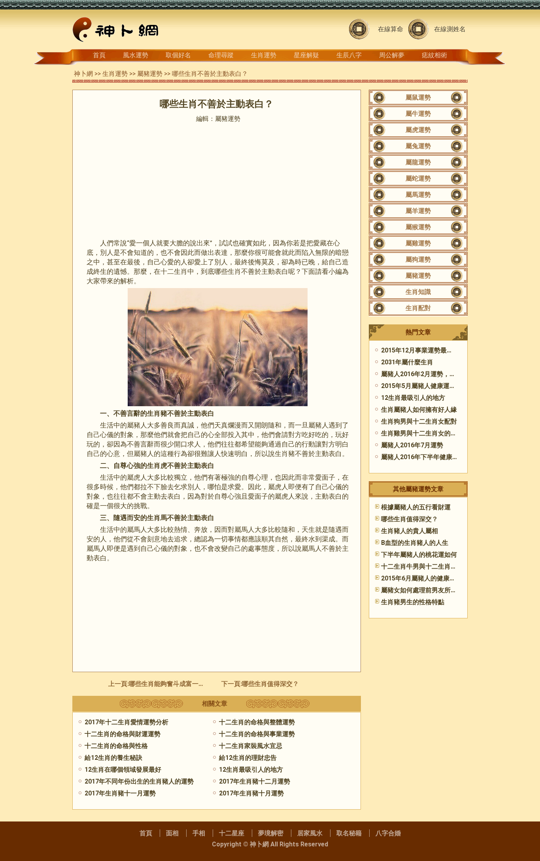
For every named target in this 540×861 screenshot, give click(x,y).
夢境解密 (270, 833)
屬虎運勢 (418, 130)
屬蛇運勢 (418, 178)
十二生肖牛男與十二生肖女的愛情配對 (435, 566)
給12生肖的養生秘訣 (113, 757)
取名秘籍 (349, 833)
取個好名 (178, 55)
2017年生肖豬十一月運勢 (120, 793)
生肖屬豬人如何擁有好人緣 (419, 409)
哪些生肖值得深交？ (270, 684)
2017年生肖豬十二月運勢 (254, 781)
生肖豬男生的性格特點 (412, 602)
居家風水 (310, 833)
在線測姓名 (450, 29)
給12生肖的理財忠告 (248, 757)
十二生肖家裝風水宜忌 (250, 746)
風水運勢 (135, 55)
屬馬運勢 (418, 194)
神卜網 (83, 73)
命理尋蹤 (221, 55)
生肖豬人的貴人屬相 (409, 531)
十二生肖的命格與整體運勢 (257, 722)
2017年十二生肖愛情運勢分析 (126, 722)
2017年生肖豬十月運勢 (251, 793)
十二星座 (231, 833)
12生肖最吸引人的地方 (251, 769)
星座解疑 (306, 55)
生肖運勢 (263, 55)
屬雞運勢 (418, 243)
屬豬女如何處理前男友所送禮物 (425, 590)
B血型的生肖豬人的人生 (414, 542)
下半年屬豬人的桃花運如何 (419, 554)
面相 (172, 833)
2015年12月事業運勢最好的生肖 (426, 350)
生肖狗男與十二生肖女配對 (419, 421)
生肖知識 (418, 292)
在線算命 (390, 29)
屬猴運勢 (418, 227)
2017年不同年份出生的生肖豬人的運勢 (139, 781)
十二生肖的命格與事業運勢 (257, 734)
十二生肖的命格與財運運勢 (122, 734)
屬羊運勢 (418, 211)
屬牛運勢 (418, 113)
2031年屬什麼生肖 (407, 362)
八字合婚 (388, 833)
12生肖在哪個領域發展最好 (123, 769)
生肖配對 (418, 308)
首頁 (99, 55)
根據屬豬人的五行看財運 (416, 507)
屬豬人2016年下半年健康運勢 (423, 457)
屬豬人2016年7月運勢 (412, 445)
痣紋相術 (434, 55)
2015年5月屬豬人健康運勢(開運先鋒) (433, 386)
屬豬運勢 (149, 73)
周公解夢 (391, 55)
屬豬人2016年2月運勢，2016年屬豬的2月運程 (446, 374)
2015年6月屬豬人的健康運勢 (421, 578)
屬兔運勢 (418, 146)
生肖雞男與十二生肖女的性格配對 (428, 433)
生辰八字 (349, 55)
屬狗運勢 (418, 259)
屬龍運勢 (418, 162)
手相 (199, 833)
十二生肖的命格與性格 (116, 746)
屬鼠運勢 (418, 97)
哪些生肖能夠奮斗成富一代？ (170, 684)
